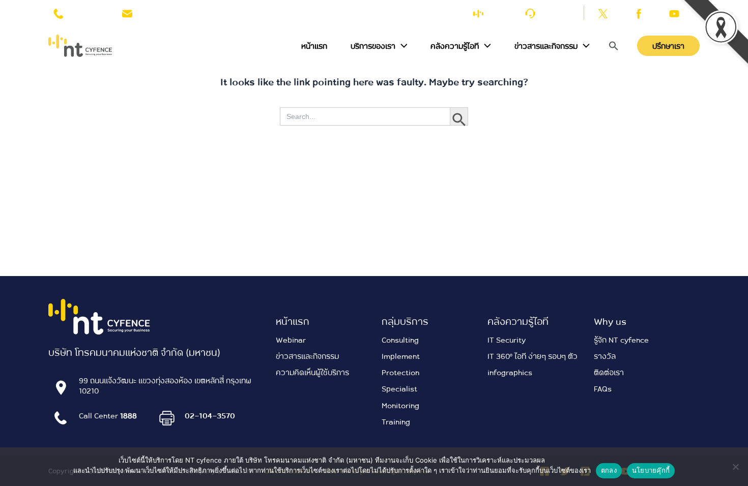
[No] (735, 467)
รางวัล (605, 355)
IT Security (506, 339)
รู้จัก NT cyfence (621, 339)
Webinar (291, 339)
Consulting (400, 339)
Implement (401, 355)
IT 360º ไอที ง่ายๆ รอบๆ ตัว (532, 355)
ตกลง (609, 470)
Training (396, 421)
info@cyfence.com (165, 12)
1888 (78, 12)
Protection (400, 372)
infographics (509, 372)
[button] (401, 45)
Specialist (399, 388)
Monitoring (400, 405)
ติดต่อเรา (555, 12)
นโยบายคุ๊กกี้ (651, 470)
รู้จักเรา (499, 12)
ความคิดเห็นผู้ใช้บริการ (312, 372)
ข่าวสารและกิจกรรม (307, 355)
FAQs (603, 388)
